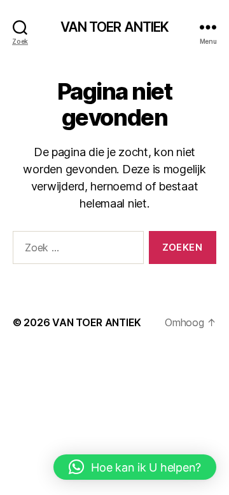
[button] (134, 467)
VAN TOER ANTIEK (114, 27)
